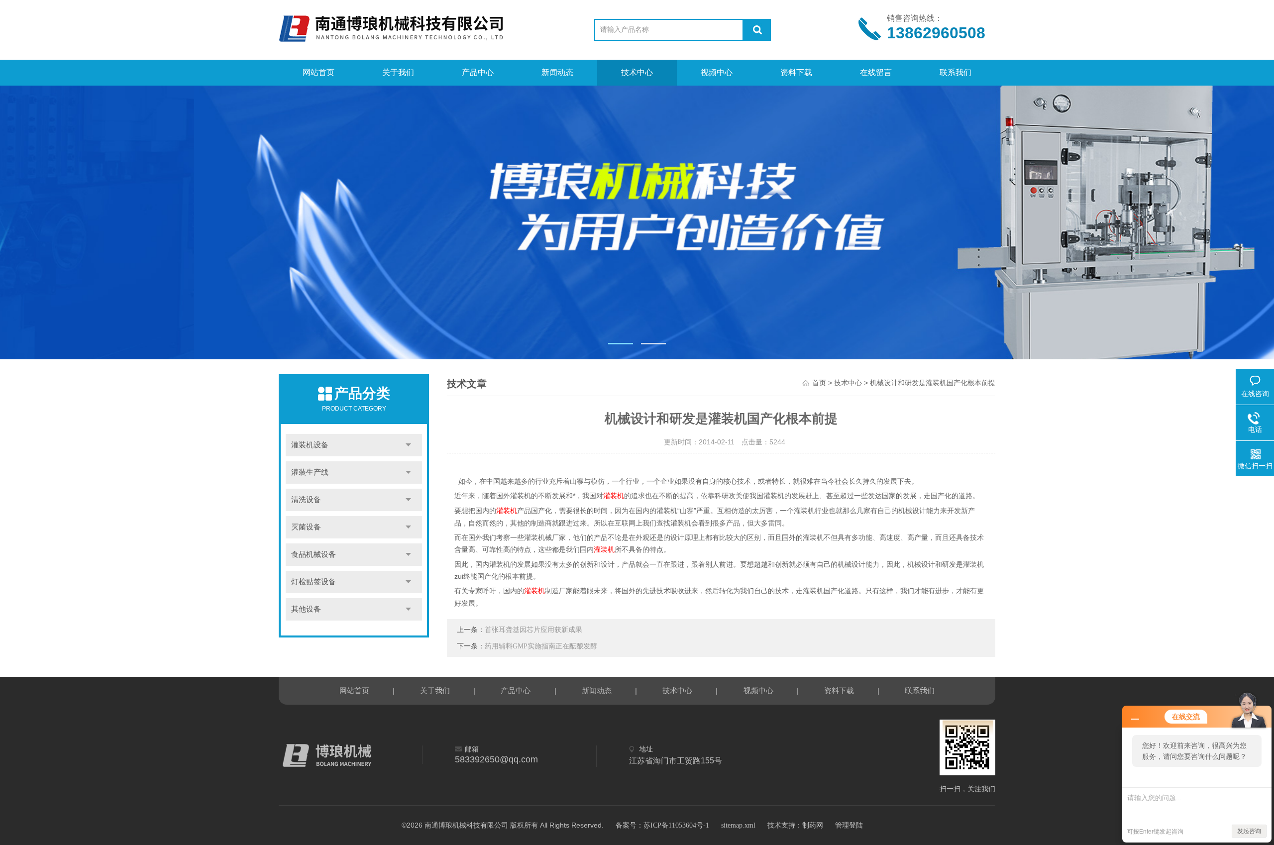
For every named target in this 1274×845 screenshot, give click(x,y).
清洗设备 (306, 500)
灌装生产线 (309, 472)
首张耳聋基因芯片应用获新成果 (533, 630)
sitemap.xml (738, 825)
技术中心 (637, 72)
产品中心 (478, 72)
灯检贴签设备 (313, 582)
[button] (620, 343)
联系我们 (955, 72)
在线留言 (876, 72)
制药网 (812, 825)
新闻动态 (557, 72)
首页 (819, 383)
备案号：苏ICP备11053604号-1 (662, 825)
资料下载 (796, 72)
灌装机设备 (309, 445)
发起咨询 (1249, 831)
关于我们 (398, 72)
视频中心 (717, 72)
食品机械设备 (313, 554)
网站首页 (318, 72)
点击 (408, 445)
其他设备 (306, 609)
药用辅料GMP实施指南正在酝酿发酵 (541, 646)
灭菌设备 (306, 527)
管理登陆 (849, 825)
